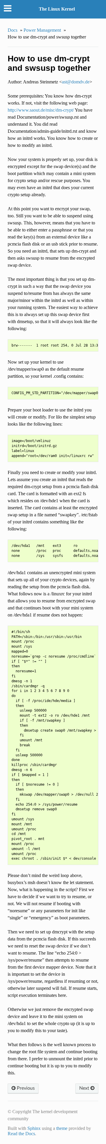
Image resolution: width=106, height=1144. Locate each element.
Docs (12, 30)
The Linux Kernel (57, 8)
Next (84, 1088)
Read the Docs (21, 1133)
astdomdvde (76, 81)
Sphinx (34, 1128)
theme (61, 1128)
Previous (25, 1088)
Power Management (42, 30)
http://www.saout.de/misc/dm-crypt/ (41, 109)
